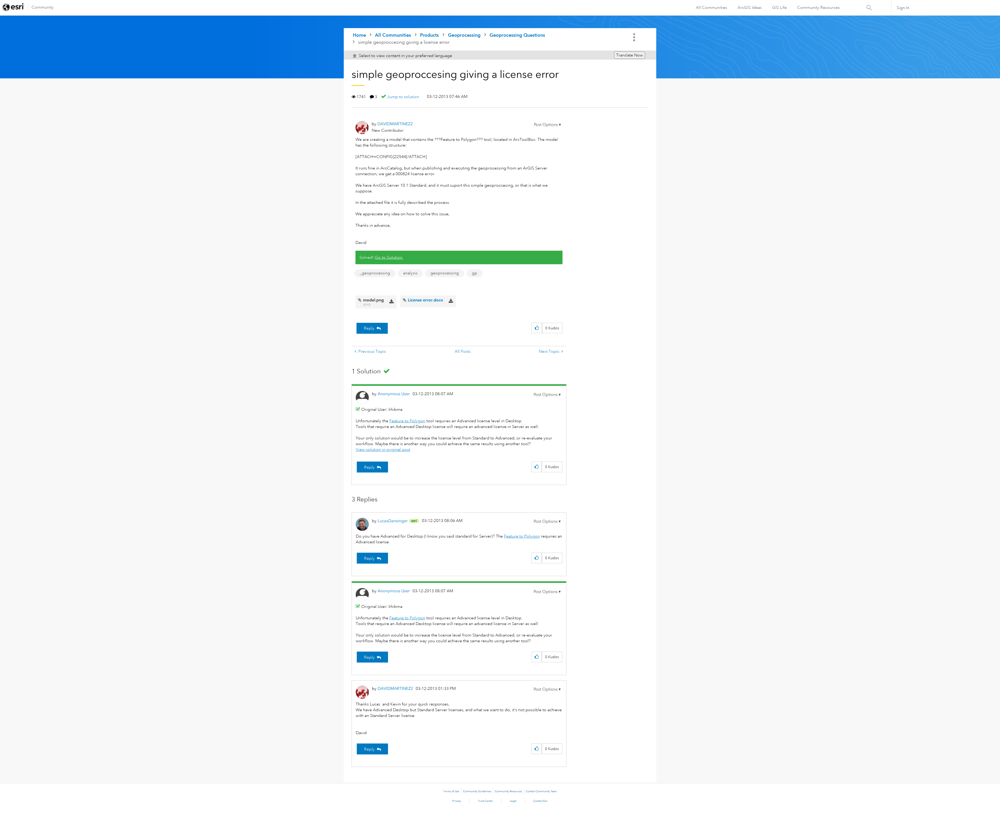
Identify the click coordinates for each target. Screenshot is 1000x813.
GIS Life (779, 7)
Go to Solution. (389, 257)
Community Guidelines (477, 791)
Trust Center (485, 801)
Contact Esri (540, 801)
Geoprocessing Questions (517, 35)
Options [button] (635, 37)
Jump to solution (403, 96)
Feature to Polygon (407, 421)
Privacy (456, 801)
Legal (513, 801)
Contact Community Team (541, 791)
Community (43, 7)
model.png (373, 300)
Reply (369, 328)
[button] (547, 124)
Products (429, 35)
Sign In (903, 7)
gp (474, 273)
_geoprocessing (375, 273)
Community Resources (818, 7)
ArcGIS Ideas (750, 7)
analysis (410, 273)
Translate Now (629, 55)
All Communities (711, 7)
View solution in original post (383, 449)
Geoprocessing (464, 35)
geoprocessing (444, 273)
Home (359, 35)
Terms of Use (451, 791)
